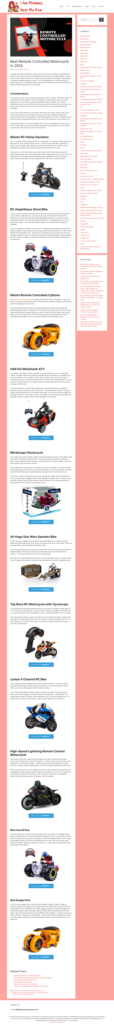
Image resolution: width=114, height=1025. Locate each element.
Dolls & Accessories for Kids (89, 110)
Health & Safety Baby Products (90, 150)
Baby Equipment (77, 6)
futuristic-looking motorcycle (23, 299)
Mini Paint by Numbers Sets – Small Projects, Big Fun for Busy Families (91, 266)
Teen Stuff (83, 232)
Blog (93, 6)
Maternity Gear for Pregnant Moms (92, 179)
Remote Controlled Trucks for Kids (91, 218)
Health (87, 6)
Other (82, 187)
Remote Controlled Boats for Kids (91, 207)
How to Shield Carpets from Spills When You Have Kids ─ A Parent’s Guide (91, 298)
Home (61, 6)
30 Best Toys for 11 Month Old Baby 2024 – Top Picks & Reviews (30, 992)
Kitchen (82, 173)
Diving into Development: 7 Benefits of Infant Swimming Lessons (89, 317)
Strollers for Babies (86, 227)
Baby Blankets (85, 36)
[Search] (101, 20)
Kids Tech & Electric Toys (88, 170)
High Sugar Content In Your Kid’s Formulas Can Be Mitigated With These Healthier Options (91, 324)
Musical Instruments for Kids (89, 182)
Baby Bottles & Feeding (88, 42)
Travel (82, 244)
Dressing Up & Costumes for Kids (91, 113)
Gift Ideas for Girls (86, 139)
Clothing (83, 84)
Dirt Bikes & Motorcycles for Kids (91, 99)
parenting (83, 196)
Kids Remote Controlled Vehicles (21, 990)
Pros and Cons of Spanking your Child (23, 994)
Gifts (82, 142)
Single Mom (84, 224)
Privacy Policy (53, 1022)
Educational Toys (86, 128)
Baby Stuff (83, 56)
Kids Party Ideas (85, 159)
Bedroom (83, 62)
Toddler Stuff (84, 235)
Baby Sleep (84, 53)
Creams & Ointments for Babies (90, 86)
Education (83, 116)
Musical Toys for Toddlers (89, 185)
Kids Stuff (83, 165)
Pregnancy (83, 205)
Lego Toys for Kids (86, 176)
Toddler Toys (84, 238)
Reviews (83, 221)
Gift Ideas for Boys (86, 136)
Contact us (101, 6)
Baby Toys (83, 59)
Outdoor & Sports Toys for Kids (90, 190)
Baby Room (84, 50)
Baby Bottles (84, 39)
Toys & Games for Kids (37, 990)
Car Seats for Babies (87, 81)
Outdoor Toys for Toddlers (89, 193)
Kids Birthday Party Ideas (89, 156)
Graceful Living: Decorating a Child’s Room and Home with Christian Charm (90, 305)
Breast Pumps (85, 70)
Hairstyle (83, 145)
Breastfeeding (85, 73)
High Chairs (84, 153)
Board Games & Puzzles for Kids (91, 67)
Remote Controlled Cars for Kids (91, 210)
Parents (83, 199)
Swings (82, 229)
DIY (68, 6)
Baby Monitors (85, 47)
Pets (81, 202)
